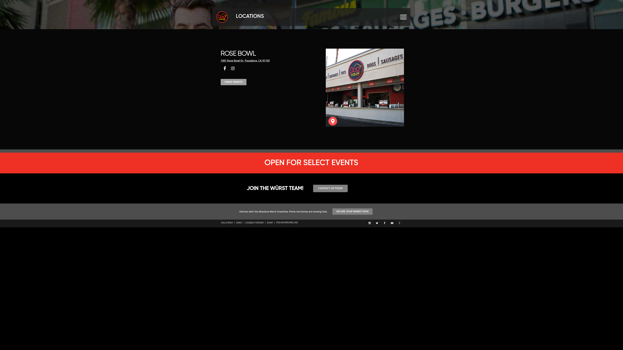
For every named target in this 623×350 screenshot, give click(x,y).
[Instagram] (233, 68)
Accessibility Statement (254, 222)
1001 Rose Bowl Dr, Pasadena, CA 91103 (245, 60)
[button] (233, 82)
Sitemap (270, 222)
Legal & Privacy (227, 222)
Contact (239, 222)
